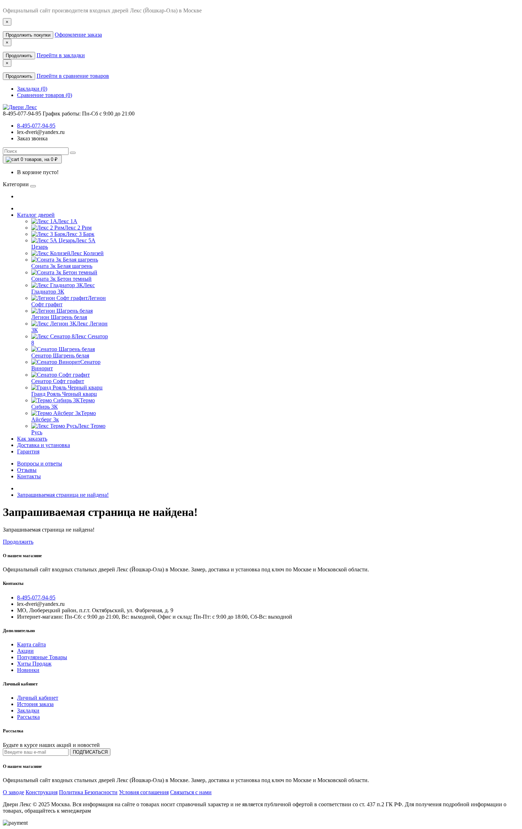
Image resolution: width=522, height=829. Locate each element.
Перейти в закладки (61, 55)
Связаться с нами (191, 792)
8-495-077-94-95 (36, 126)
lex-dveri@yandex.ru (41, 132)
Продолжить (19, 55)
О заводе (13, 792)
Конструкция (42, 792)
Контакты (29, 476)
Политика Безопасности (88, 792)
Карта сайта (31, 644)
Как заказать (32, 439)
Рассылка (28, 717)
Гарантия (28, 451)
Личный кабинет (37, 698)
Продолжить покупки (28, 35)
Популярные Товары (42, 657)
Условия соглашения (144, 792)
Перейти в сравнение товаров (73, 76)
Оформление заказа (78, 35)
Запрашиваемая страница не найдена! (63, 495)
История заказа (35, 704)
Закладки (28, 710)
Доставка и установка (43, 445)
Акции (25, 651)
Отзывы (27, 470)
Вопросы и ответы (39, 464)
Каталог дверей (36, 215)
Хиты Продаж (34, 664)
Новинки (28, 670)
